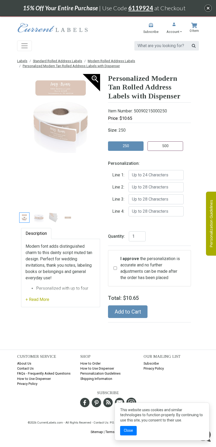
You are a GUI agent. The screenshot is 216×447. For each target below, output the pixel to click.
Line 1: (118, 174)
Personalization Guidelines (100, 373)
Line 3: (118, 199)
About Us (24, 363)
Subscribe (151, 363)
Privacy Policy (27, 384)
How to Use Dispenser (34, 379)
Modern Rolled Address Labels (111, 61)
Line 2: (118, 187)
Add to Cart (128, 312)
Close (128, 430)
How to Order (90, 363)
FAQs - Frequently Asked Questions (44, 373)
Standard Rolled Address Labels (57, 61)
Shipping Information (96, 379)
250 (126, 146)
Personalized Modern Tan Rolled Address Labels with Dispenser (71, 66)
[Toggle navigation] (24, 46)
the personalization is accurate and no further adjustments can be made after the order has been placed (150, 268)
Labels (22, 61)
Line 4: (118, 211)
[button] (174, 28)
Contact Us (25, 368)
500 (165, 146)
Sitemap (97, 432)
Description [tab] (36, 233)
